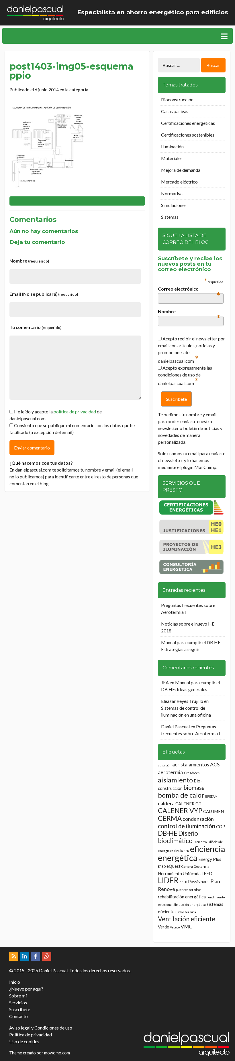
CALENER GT (188, 803)
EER (186, 851)
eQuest (174, 866)
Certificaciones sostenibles (187, 134)
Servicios (18, 1002)
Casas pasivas (174, 111)
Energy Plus (209, 859)
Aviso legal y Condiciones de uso (40, 1027)
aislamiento (175, 780)
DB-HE (167, 833)
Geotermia (201, 866)
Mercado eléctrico (179, 181)
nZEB (183, 882)
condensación (198, 819)
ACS (215, 764)
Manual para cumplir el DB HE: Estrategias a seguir (191, 646)
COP (220, 826)
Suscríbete (19, 1009)
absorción (164, 765)
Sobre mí (18, 995)
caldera (166, 803)
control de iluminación (186, 826)
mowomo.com (57, 1052)
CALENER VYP (180, 810)
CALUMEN (213, 811)
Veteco (175, 927)
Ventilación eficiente (186, 919)
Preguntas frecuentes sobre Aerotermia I (188, 608)
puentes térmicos (188, 890)
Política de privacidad (30, 1034)
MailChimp (205, 467)
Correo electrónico (189, 289)
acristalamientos (190, 764)
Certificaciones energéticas (188, 123)
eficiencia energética (191, 853)
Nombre (29, 260)
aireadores (191, 773)
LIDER (168, 880)
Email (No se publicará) (43, 294)
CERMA (170, 818)
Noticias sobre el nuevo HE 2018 (187, 627)
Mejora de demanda (180, 170)
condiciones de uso (176, 374)
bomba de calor (181, 795)
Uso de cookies (24, 1041)
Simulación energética (189, 904)
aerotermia (170, 772)
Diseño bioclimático (178, 837)
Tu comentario (35, 327)
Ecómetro (200, 842)
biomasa (194, 787)
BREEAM (211, 796)
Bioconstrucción (177, 99)
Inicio (14, 982)
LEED (206, 873)
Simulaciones (174, 205)
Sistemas (170, 217)
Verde (163, 926)
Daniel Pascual (175, 726)
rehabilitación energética (182, 896)
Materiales (172, 158)
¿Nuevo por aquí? (26, 988)
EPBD (162, 866)
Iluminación (172, 146)
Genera (187, 866)
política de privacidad (75, 411)
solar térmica (186, 912)
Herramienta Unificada (179, 873)
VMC (186, 926)
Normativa (172, 193)
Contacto (18, 1016)
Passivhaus (198, 881)
